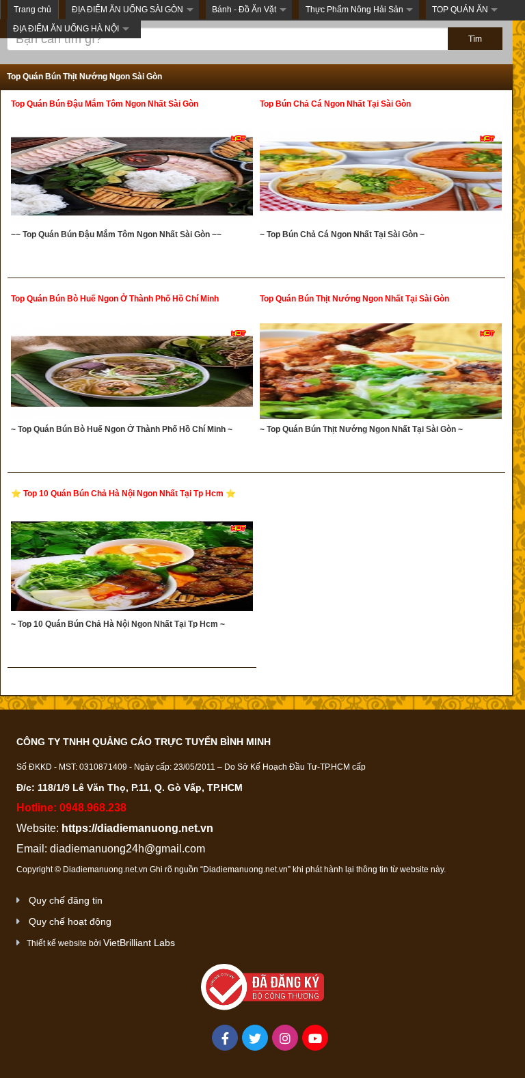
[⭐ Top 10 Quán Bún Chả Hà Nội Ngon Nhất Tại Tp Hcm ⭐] (132, 567)
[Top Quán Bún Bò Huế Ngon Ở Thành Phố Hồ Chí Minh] (132, 372)
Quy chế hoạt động (70, 921)
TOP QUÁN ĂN (460, 9)
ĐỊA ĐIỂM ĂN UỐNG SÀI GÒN (127, 9)
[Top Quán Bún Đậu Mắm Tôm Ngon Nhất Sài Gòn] (132, 178)
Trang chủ (32, 9)
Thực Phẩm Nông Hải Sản (354, 9)
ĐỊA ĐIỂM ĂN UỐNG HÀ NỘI (66, 28)
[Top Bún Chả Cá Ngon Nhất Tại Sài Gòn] (381, 178)
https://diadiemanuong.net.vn (137, 828)
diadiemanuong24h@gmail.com (127, 848)
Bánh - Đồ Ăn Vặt (244, 9)
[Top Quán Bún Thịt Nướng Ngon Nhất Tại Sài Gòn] (381, 372)
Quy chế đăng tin (66, 900)
